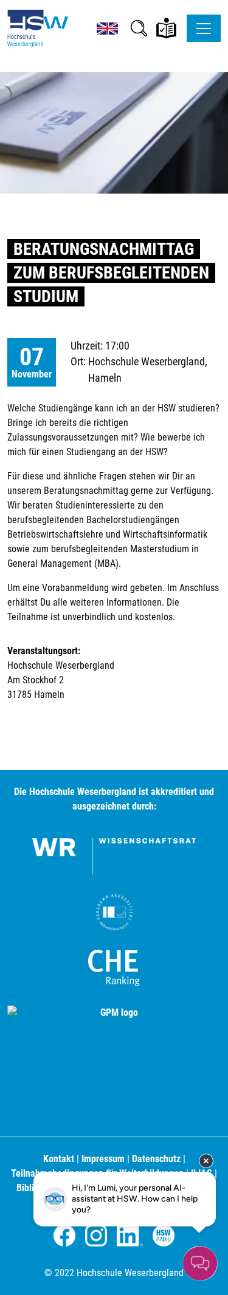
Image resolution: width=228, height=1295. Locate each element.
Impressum (103, 1159)
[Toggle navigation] (204, 28)
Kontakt (58, 1159)
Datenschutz (156, 1159)
